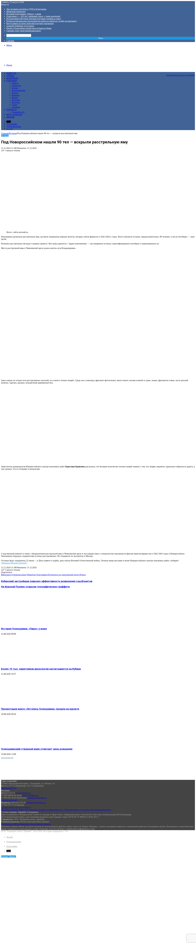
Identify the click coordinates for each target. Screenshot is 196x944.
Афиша (10, 117)
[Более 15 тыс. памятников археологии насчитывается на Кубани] (27, 664)
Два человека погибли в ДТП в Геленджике (26, 9)
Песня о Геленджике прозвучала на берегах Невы (28, 28)
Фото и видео (14, 114)
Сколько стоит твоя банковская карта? (23, 31)
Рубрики (11, 81)
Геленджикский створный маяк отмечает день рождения (36, 749)
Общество (16, 85)
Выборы (15, 95)
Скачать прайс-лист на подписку (16, 807)
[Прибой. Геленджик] (21, 60)
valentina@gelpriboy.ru (37, 798)
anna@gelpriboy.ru (30, 795)
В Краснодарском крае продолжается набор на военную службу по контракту (41, 21)
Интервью (12, 78)
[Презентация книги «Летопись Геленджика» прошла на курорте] (27, 704)
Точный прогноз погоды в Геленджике (180, 75)
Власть (15, 93)
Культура (16, 102)
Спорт (14, 105)
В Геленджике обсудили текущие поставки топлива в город (33, 19)
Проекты (11, 109)
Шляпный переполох (16, 11)
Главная (4, 133)
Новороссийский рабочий (14, 563)
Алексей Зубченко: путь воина (20, 26)
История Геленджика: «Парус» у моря (23, 14)
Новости (11, 73)
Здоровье (16, 107)
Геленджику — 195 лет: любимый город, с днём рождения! (33, 16)
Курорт (15, 88)
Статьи (10, 75)
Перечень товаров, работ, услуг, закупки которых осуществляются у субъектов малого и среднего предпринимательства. (56, 810)
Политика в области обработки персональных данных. (26, 824)
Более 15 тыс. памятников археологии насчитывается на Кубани (41, 668)
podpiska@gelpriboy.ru (36, 802)
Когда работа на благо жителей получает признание (30, 23)
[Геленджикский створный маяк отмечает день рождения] (27, 744)
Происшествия (18, 90)
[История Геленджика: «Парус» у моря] (27, 623)
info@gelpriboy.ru (9, 788)
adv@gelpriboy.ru (23, 793)
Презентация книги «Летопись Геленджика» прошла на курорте (40, 709)
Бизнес (15, 97)
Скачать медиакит (9, 800)
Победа (15, 83)
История (15, 100)
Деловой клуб (18, 112)
